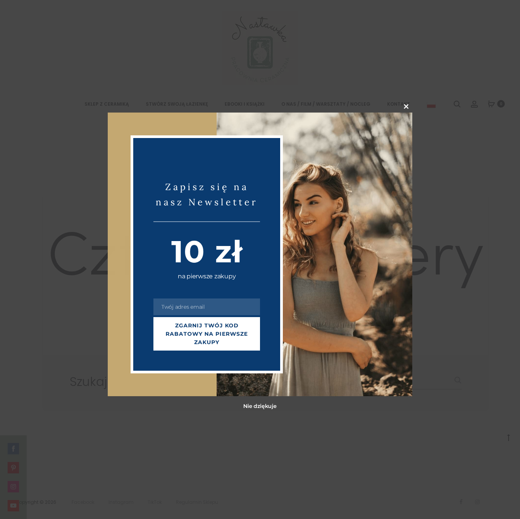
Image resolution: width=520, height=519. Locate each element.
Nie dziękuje (259, 406)
